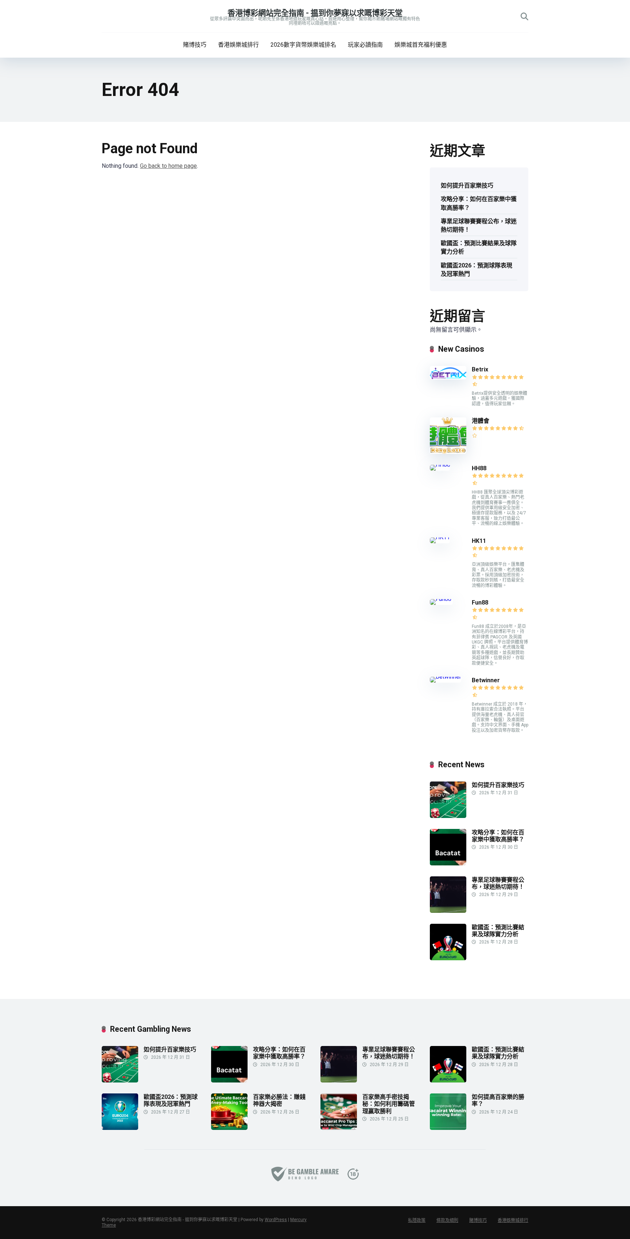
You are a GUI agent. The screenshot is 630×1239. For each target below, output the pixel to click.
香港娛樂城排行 (238, 44)
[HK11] (440, 537)
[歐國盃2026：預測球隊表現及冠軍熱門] (120, 1127)
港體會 (480, 420)
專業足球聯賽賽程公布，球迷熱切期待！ (479, 225)
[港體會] (448, 451)
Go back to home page (168, 165)
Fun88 (481, 602)
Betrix (480, 369)
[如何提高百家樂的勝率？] (448, 1127)
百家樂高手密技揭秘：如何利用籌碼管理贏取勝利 (388, 1103)
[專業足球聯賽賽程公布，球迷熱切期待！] (448, 910)
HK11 (479, 540)
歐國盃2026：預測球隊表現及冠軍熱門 (476, 269)
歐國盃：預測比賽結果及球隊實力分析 (479, 247)
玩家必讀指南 (365, 44)
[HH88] (440, 464)
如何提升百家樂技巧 (467, 185)
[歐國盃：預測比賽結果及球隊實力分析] (448, 958)
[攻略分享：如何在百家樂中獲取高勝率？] (448, 863)
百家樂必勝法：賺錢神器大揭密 (279, 1100)
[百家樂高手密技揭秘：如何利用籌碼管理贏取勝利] (338, 1127)
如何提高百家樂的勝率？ (498, 1100)
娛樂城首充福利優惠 (420, 44)
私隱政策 (416, 1220)
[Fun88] (441, 598)
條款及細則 (447, 1220)
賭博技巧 (194, 44)
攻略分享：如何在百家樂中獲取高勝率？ (479, 203)
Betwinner (486, 680)
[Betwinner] (445, 676)
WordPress (276, 1219)
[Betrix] (448, 377)
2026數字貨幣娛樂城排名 (303, 44)
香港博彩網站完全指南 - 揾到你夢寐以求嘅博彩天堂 (315, 13)
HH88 (479, 468)
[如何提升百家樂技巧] (448, 816)
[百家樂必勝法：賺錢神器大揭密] (229, 1127)
